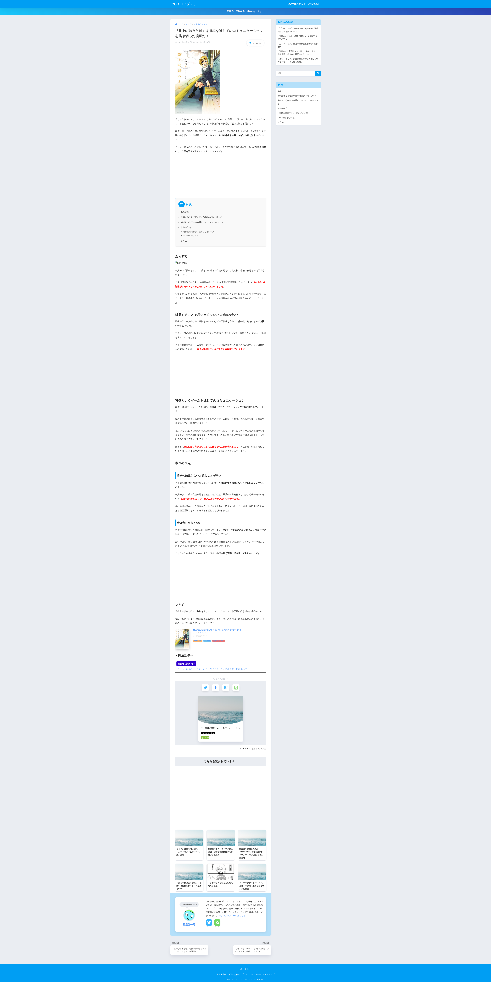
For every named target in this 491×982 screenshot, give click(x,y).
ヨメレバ (203, 633)
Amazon (198, 641)
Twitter (209, 927)
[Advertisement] (220, 174)
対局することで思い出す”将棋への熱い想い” (201, 217)
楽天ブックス (219, 641)
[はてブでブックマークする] (225, 687)
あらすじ (185, 212)
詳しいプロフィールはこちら (232, 915)
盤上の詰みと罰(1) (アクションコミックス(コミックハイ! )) (217, 630)
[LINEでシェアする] (235, 687)
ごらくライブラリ (183, 4)
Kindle (207, 641)
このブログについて (297, 4)
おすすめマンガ (259, 748)
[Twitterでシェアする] (205, 687)
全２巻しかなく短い (191, 235)
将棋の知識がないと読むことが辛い (198, 232)
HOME (247, 969)
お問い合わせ (314, 4)
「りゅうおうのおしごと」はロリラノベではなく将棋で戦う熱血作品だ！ (213, 669)
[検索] (318, 73)
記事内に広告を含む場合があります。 (245, 11)
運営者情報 (221, 974)
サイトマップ (269, 974)
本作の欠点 (186, 227)
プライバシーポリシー (251, 974)
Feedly (217, 927)
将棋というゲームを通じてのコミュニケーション (203, 222)
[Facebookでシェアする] (215, 687)
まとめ (184, 241)
